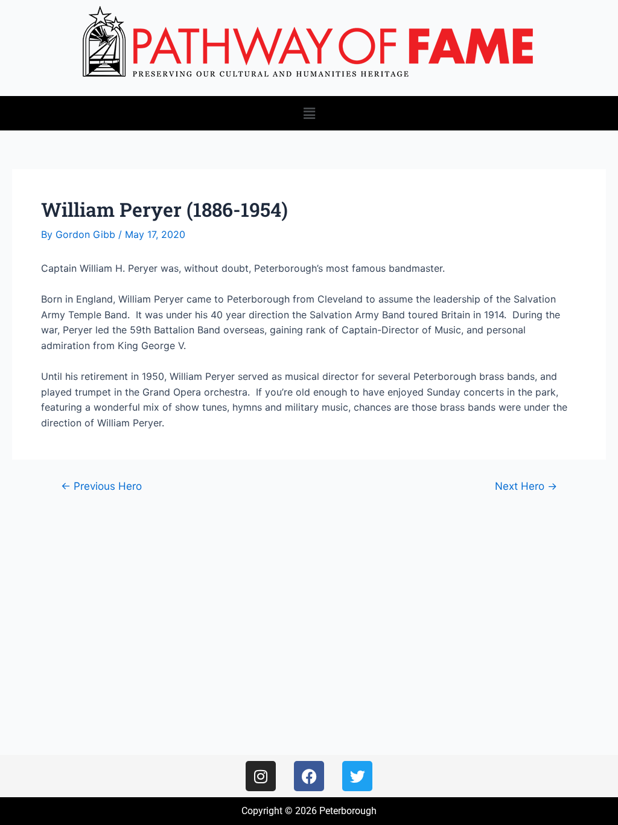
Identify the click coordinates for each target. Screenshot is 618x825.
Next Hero (526, 486)
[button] (309, 113)
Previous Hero (101, 486)
